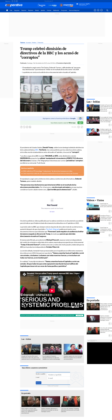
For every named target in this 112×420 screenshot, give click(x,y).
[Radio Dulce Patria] (41, 5)
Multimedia (56, 10)
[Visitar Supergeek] (101, 12)
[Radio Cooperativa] (66, 5)
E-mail (37, 377)
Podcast (49, 10)
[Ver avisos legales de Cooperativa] (95, 12)
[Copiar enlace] (82, 127)
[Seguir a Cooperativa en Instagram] (17, 1)
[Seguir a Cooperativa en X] (14, 1)
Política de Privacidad (53, 386)
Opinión (43, 10)
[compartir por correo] (78, 127)
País (11, 10)
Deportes (23, 10)
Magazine (16, 10)
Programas (64, 10)
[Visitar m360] (98, 12)
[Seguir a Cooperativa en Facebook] (12, 1)
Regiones (30, 10)
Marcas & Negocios (74, 10)
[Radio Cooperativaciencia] (52, 5)
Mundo (37, 10)
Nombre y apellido (40, 374)
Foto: (22, 77)
